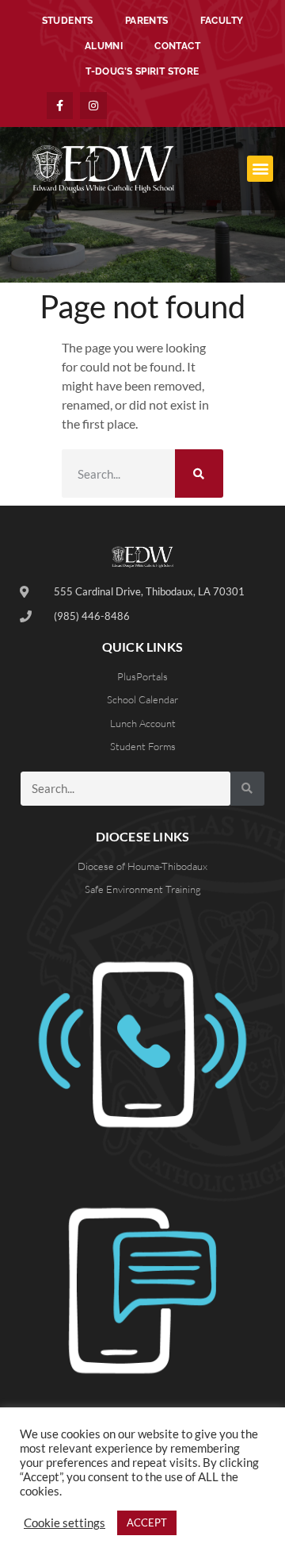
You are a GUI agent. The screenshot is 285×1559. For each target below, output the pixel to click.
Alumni (104, 46)
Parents (147, 20)
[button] (260, 169)
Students (67, 20)
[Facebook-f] (60, 105)
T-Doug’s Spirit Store (142, 71)
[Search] (199, 473)
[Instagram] (93, 105)
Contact (177, 46)
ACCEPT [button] (147, 1522)
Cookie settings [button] (64, 1523)
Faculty (222, 20)
